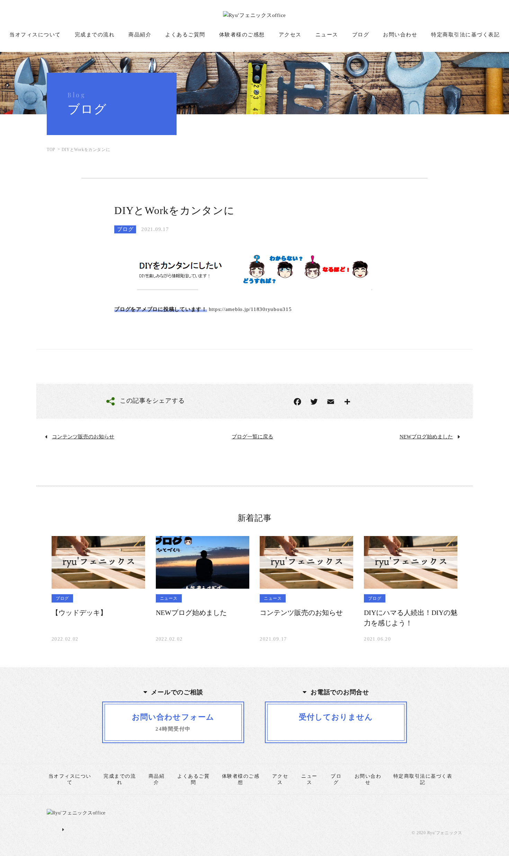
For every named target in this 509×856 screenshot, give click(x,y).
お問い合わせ (400, 34)
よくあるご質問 (185, 34)
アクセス (290, 34)
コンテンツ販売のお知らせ (83, 436)
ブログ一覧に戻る (252, 436)
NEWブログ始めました (426, 436)
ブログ (360, 34)
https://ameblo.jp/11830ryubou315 (250, 309)
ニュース (326, 34)
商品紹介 (139, 34)
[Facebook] (297, 402)
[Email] (330, 402)
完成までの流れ (95, 34)
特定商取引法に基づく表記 (465, 34)
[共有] (347, 402)
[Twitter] (314, 402)
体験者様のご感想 (242, 34)
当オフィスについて (35, 34)
